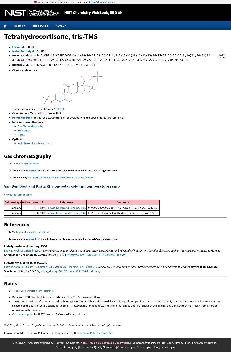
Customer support (23, 314)
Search (18, 25)
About (60, 25)
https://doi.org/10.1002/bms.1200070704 (64, 271)
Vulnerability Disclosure (146, 343)
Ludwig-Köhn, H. (14, 267)
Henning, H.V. (34, 250)
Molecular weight (23, 51)
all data (121, 255)
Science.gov (144, 347)
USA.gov (158, 347)
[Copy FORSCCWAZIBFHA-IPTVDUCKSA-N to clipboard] (93, 65)
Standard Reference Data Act (95, 333)
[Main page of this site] (5, 25)
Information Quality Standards (97, 347)
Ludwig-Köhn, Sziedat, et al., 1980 (66, 213)
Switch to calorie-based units (35, 143)
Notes (21, 135)
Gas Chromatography (30, 126)
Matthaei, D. (59, 267)
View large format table (18, 194)
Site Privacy (19, 343)
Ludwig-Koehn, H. (14, 250)
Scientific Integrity (67, 347)
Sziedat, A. (31, 267)
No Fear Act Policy (172, 343)
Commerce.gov (126, 347)
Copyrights (72, 343)
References (24, 130)
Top (18, 163)
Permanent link (22, 117)
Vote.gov (170, 347)
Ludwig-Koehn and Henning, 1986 (66, 208)
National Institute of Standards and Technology (32, 12)
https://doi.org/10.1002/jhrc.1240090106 (90, 255)
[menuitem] (5, 25)
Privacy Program (54, 343)
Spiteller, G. (44, 267)
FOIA (187, 343)
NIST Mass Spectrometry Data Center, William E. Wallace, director (60, 177)
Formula (17, 47)
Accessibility (35, 343)
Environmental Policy (204, 343)
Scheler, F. (90, 267)
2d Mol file (59, 109)
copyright (32, 170)
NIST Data (39, 25)
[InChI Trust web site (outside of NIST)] (223, 58)
